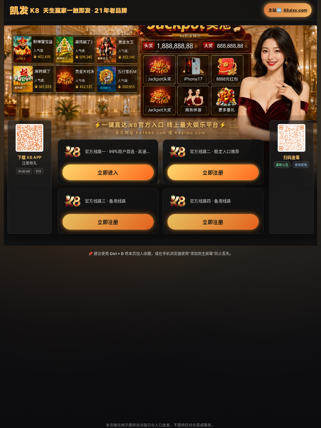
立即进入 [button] (108, 173)
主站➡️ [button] (287, 10)
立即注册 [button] (213, 173)
